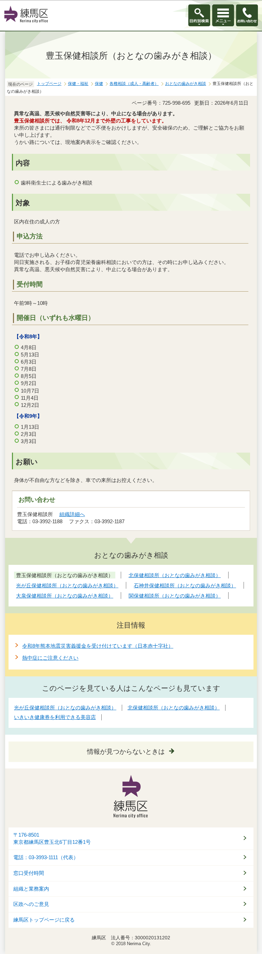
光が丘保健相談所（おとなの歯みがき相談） (65, 707)
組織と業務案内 (31, 889)
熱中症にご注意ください (50, 658)
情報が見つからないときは (126, 751)
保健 (99, 83)
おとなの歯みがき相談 (185, 83)
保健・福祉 (78, 83)
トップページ (49, 83)
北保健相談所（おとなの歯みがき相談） (174, 707)
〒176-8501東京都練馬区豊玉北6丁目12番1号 (52, 838)
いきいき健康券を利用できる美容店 (55, 717)
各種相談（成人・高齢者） (134, 83)
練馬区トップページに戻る (44, 920)
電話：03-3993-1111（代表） (45, 857)
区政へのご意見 (31, 904)
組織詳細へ (72, 514)
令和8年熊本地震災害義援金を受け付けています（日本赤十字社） (97, 646)
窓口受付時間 (28, 873)
